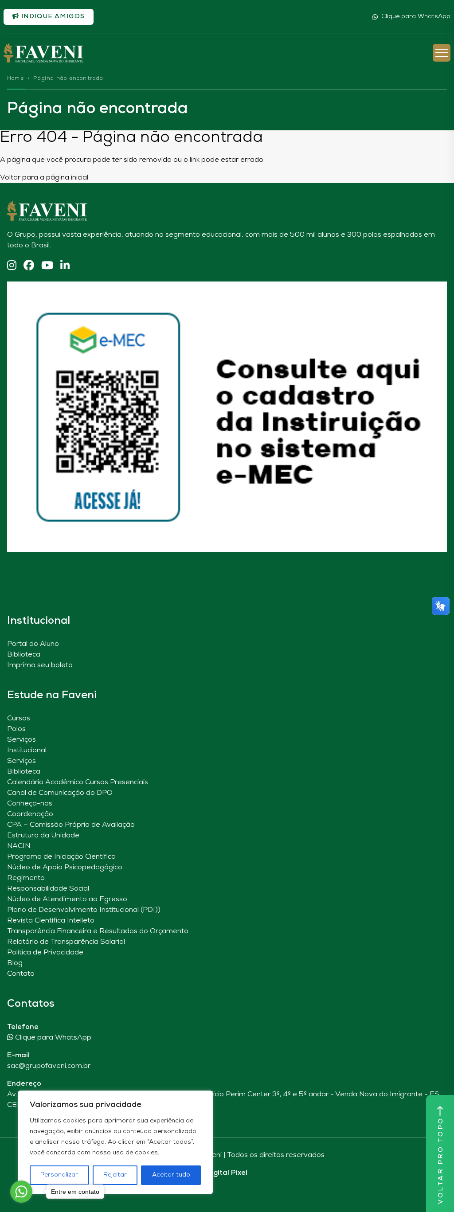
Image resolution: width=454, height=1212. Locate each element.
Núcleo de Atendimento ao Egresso (67, 899)
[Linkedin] (65, 266)
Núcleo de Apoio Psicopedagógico (64, 867)
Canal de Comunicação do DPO (60, 793)
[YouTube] (47, 266)
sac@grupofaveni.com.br (48, 1066)
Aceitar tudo (171, 1175)
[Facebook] (28, 266)
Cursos (18, 718)
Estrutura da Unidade (43, 835)
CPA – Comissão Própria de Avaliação (71, 825)
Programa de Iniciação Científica (61, 856)
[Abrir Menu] (441, 53)
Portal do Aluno (33, 644)
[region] (115, 1142)
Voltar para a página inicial (44, 177)
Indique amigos (52, 16)
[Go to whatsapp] (21, 1192)
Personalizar (59, 1175)
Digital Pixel (227, 1173)
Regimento (26, 878)
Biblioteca (23, 654)
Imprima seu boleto (40, 665)
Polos (16, 729)
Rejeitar (115, 1175)
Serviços (21, 739)
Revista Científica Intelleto (50, 920)
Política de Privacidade (45, 952)
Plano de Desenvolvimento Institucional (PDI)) (83, 910)
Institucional (27, 750)
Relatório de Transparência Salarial (66, 942)
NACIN (18, 846)
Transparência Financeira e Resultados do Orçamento (97, 931)
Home (15, 78)
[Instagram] (11, 266)
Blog (15, 963)
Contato (21, 973)
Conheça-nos (29, 803)
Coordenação (30, 814)
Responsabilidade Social (48, 888)
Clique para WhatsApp (415, 16)
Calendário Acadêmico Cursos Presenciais (77, 782)
